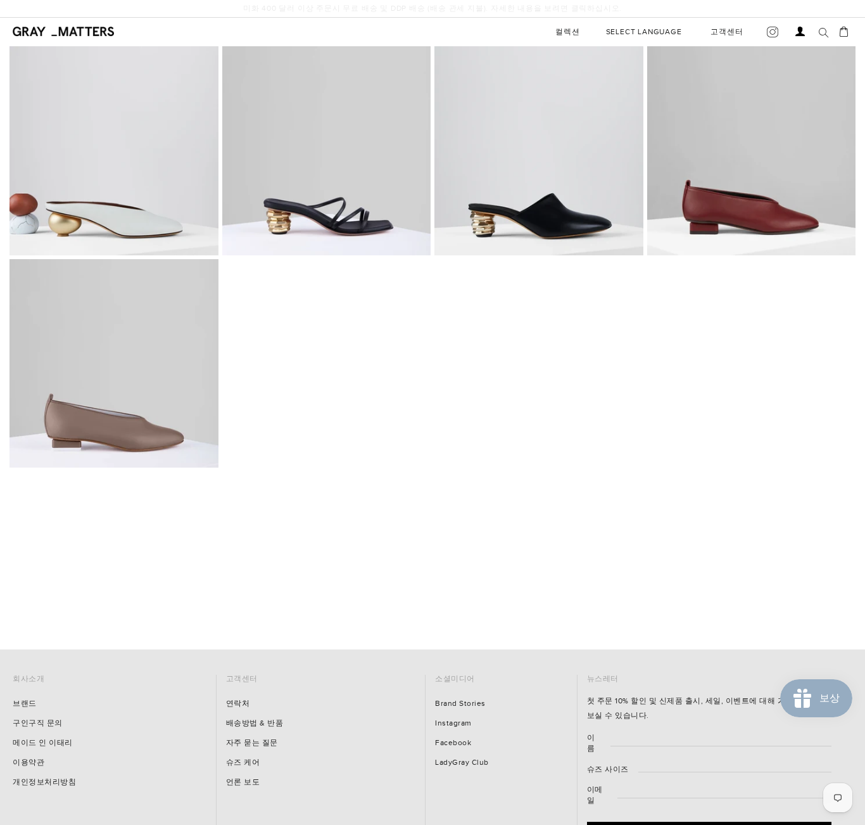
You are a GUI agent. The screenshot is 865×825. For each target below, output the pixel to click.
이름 (591, 743)
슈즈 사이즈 (608, 769)
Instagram (453, 723)
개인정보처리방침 (44, 782)
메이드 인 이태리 (43, 743)
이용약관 (28, 762)
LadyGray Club (462, 762)
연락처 (238, 704)
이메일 (595, 795)
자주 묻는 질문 (252, 743)
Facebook (453, 743)
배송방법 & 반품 (255, 723)
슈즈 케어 (243, 762)
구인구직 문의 (38, 723)
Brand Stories (460, 704)
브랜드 (25, 704)
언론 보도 (243, 782)
